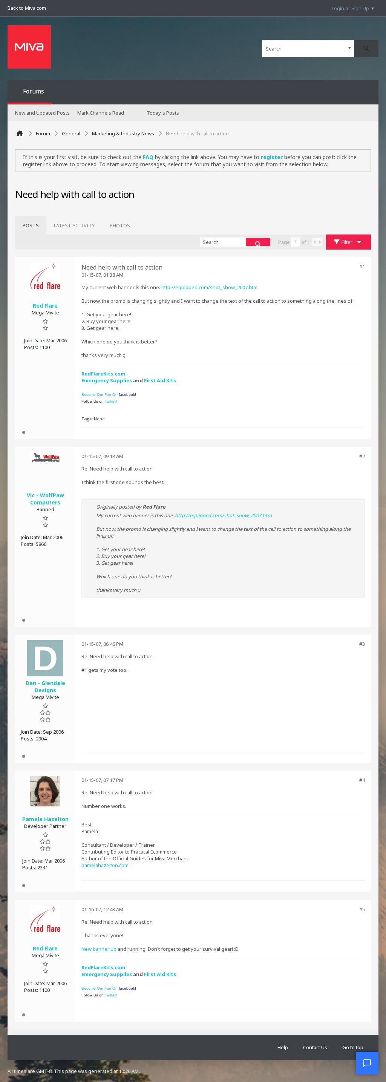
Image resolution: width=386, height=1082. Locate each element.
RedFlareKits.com (103, 373)
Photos (120, 225)
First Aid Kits (160, 380)
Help (282, 1047)
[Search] (366, 48)
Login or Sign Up (350, 8)
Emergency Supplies (106, 380)
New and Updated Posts (42, 112)
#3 (362, 644)
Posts (31, 225)
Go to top (352, 1047)
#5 (362, 909)
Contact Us (315, 1047)
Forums (33, 91)
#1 (362, 266)
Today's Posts (163, 112)
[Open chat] (367, 1063)
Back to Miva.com (27, 8)
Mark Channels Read (100, 112)
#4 (362, 780)
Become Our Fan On (108, 394)
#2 (362, 456)
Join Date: (34, 340)
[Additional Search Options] (349, 48)
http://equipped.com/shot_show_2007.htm (209, 287)
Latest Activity (74, 225)
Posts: (31, 347)
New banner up (98, 949)
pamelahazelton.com (105, 865)
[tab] (30, 225)
